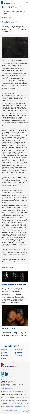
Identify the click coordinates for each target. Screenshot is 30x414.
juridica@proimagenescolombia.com (20, 391)
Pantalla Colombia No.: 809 (10, 22)
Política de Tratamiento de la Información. (18, 406)
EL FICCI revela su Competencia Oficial (14, 284)
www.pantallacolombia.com (7, 388)
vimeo (9, 369)
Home (2, 6)
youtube (6, 369)
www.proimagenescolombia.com (8, 390)
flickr (11, 369)
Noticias (19, 6)
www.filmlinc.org (10, 261)
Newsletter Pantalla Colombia (9, 7)
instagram (13, 369)
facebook (1, 369)
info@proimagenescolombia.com (8, 387)
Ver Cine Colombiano (10, 6)
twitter (4, 369)
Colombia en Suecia (8, 328)
